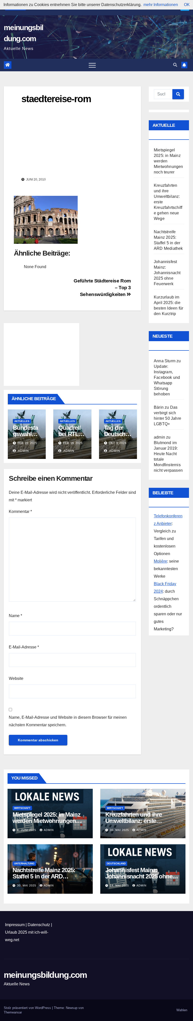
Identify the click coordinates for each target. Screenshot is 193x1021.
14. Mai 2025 (120, 885)
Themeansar (13, 1012)
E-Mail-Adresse (24, 647)
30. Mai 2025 (120, 829)
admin (23, 451)
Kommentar (20, 511)
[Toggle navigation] (92, 65)
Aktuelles (21, 421)
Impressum (15, 925)
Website (16, 678)
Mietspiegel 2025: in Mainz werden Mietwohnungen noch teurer (46, 820)
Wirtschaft (22, 808)
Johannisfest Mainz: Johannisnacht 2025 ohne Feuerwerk (167, 273)
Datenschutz (39, 925)
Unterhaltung (24, 863)
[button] (175, 65)
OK (187, 5)
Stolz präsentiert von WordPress (28, 1008)
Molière (160, 561)
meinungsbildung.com (45, 975)
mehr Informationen (160, 5)
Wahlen (181, 1010)
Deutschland (116, 863)
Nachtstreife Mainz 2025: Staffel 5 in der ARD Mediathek (44, 876)
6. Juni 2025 (27, 829)
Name (15, 616)
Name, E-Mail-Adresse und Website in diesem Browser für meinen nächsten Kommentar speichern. (68, 721)
